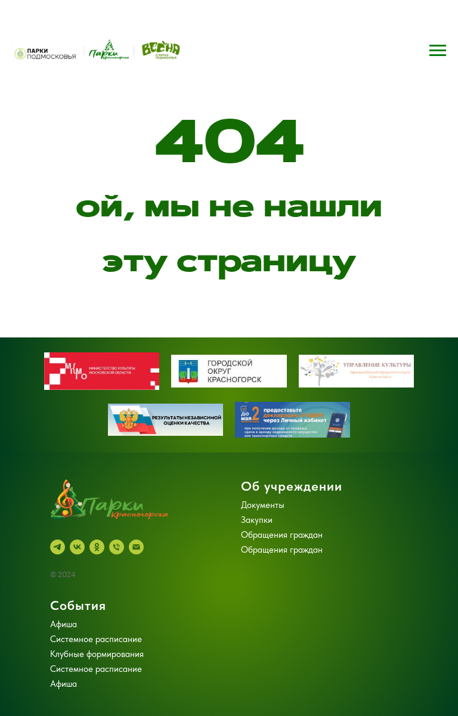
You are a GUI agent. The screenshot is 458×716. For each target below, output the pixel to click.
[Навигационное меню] (437, 51)
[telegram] (57, 547)
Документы (262, 505)
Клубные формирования (97, 654)
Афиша (63, 624)
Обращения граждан (282, 534)
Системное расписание (96, 639)
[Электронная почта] (136, 547)
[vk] (77, 547)
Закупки (257, 519)
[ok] (96, 547)
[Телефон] (116, 547)
